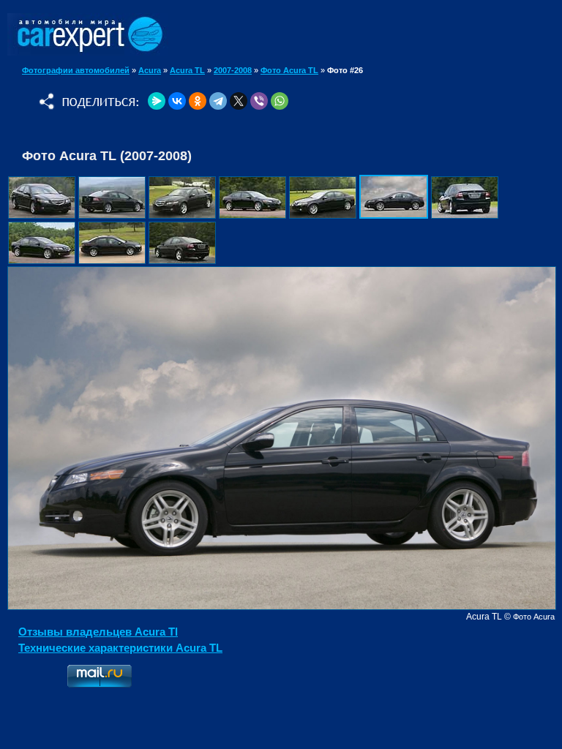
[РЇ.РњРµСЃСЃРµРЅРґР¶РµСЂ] (156, 101)
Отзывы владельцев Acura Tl (98, 631)
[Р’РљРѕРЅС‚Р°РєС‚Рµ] (177, 101)
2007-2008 (233, 70)
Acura (149, 70)
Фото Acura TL (289, 70)
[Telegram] (218, 101)
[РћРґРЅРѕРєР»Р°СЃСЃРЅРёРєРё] (197, 101)
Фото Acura (534, 616)
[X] (238, 101)
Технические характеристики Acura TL (120, 647)
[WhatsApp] (279, 101)
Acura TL (187, 70)
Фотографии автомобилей (76, 70)
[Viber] (259, 101)
